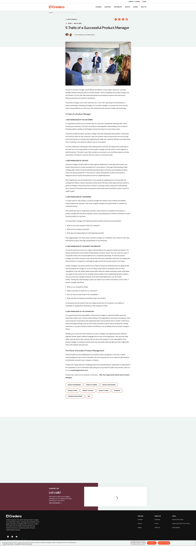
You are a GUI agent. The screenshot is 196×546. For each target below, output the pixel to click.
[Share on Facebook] (123, 19)
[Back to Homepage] (56, 7)
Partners (140, 523)
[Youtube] (16, 536)
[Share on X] (119, 19)
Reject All (152, 543)
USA (145, 1)
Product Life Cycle (87, 390)
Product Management (74, 384)
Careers (135, 7)
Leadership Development (75, 396)
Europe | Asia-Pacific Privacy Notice (181, 523)
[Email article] (127, 19)
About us (143, 7)
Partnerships (118, 7)
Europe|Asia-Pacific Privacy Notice (23, 544)
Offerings (99, 7)
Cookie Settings (176, 527)
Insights (127, 7)
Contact (131, 1)
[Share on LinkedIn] (116, 19)
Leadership (117, 390)
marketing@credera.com (79, 370)
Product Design (72, 390)
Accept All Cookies (164, 543)
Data (89, 396)
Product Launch (104, 390)
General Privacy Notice (177, 519)
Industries (108, 7)
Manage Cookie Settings (138, 543)
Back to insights (72, 19)
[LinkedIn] (8, 536)
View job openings (54, 503)
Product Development (109, 384)
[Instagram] (12, 536)
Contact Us (157, 527)
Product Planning (91, 384)
